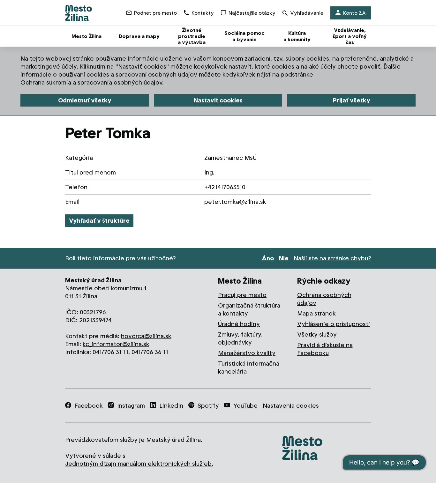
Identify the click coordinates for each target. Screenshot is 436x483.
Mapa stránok (316, 313)
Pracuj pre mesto (242, 295)
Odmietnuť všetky (84, 100)
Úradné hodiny (239, 324)
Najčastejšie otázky (252, 13)
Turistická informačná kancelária (248, 367)
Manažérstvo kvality (246, 353)
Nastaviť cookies (218, 100)
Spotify (208, 406)
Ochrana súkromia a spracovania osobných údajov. (92, 82)
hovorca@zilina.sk (146, 336)
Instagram (131, 406)
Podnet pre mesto (155, 13)
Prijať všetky (351, 100)
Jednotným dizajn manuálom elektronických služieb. (139, 464)
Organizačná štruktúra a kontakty (249, 309)
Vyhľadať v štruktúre (99, 221)
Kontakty (203, 13)
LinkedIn (171, 406)
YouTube (245, 406)
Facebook (88, 406)
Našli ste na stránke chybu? (332, 258)
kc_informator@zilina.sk (116, 344)
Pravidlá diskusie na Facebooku (325, 349)
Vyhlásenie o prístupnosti (333, 324)
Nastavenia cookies (291, 406)
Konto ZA (354, 13)
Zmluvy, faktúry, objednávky (240, 338)
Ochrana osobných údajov (324, 299)
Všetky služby (317, 334)
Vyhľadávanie (306, 13)
